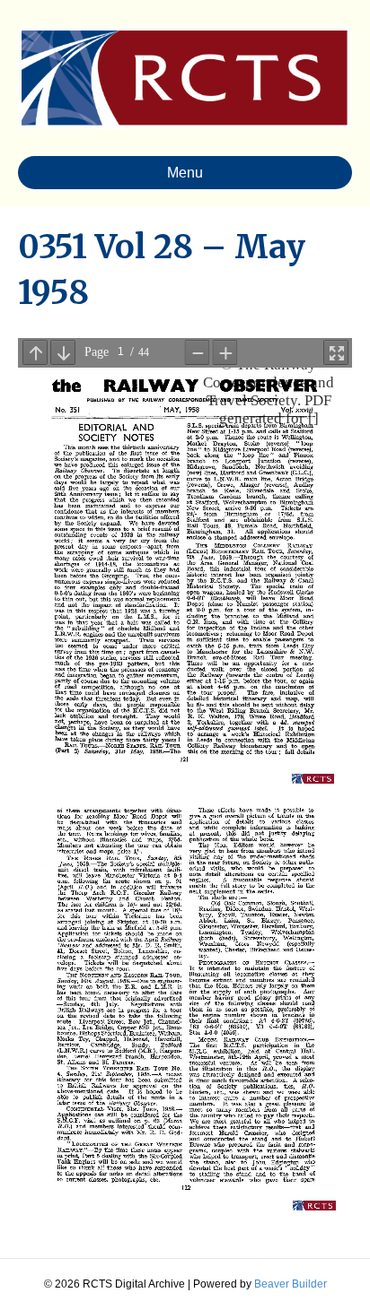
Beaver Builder (290, 1284)
